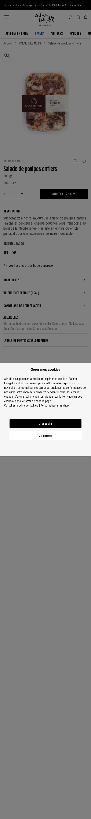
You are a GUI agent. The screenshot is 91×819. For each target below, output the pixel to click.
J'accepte (45, 423)
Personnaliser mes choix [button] (55, 405)
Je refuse (45, 435)
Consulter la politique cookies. (21, 405)
